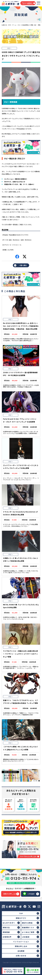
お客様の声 (7, 937)
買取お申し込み (21, 946)
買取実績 (6, 932)
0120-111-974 (23, 878)
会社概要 (21, 951)
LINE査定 (31, 894)
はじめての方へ (9, 923)
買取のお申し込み (10, 894)
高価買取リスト (28, 927)
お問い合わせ (21, 955)
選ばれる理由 (27, 923)
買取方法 (6, 927)
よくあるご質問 (28, 932)
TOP (21, 913)
